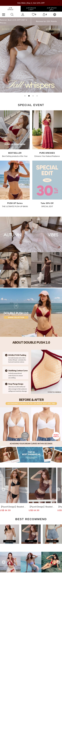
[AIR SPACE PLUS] (51, 9)
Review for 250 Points (46, 21)
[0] (44, 14)
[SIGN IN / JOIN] (22, 14)
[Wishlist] (33, 14)
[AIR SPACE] (10, 9)
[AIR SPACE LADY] (31, 9)
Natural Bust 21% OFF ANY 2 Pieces (13, 21)
